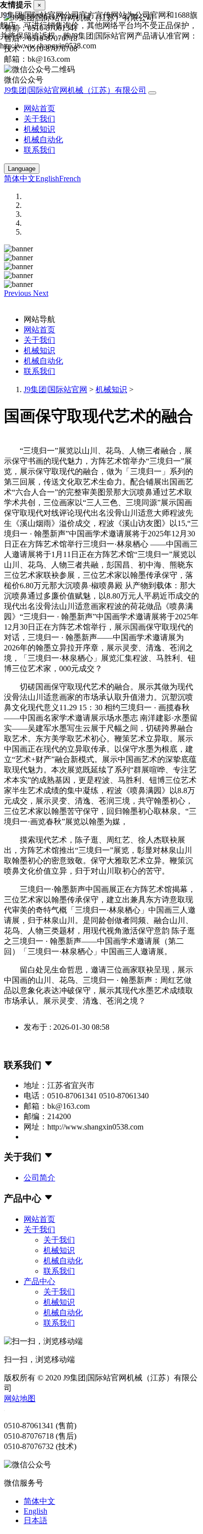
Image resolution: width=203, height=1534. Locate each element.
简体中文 (19, 178)
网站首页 (39, 108)
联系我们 (39, 150)
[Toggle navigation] (152, 92)
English (47, 178)
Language (21, 168)
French (70, 178)
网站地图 (19, 1398)
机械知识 (39, 129)
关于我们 (39, 119)
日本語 (35, 1520)
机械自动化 (43, 139)
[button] (18, 293)
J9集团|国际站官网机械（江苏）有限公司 (75, 90)
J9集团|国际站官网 (55, 389)
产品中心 (39, 1281)
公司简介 (39, 1177)
